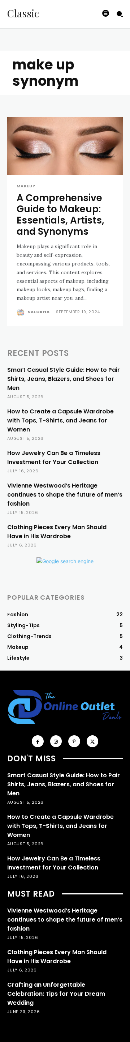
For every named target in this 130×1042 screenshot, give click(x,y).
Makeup (26, 186)
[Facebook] (38, 741)
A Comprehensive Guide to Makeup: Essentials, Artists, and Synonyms (60, 214)
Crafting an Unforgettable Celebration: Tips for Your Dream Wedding (56, 994)
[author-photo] (21, 312)
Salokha (39, 312)
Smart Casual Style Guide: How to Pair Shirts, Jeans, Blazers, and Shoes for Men (63, 379)
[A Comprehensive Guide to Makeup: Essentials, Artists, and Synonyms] (65, 146)
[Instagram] (56, 741)
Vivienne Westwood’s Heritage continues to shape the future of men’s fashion (64, 494)
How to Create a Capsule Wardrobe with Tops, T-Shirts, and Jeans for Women (60, 420)
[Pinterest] (74, 741)
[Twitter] (93, 741)
